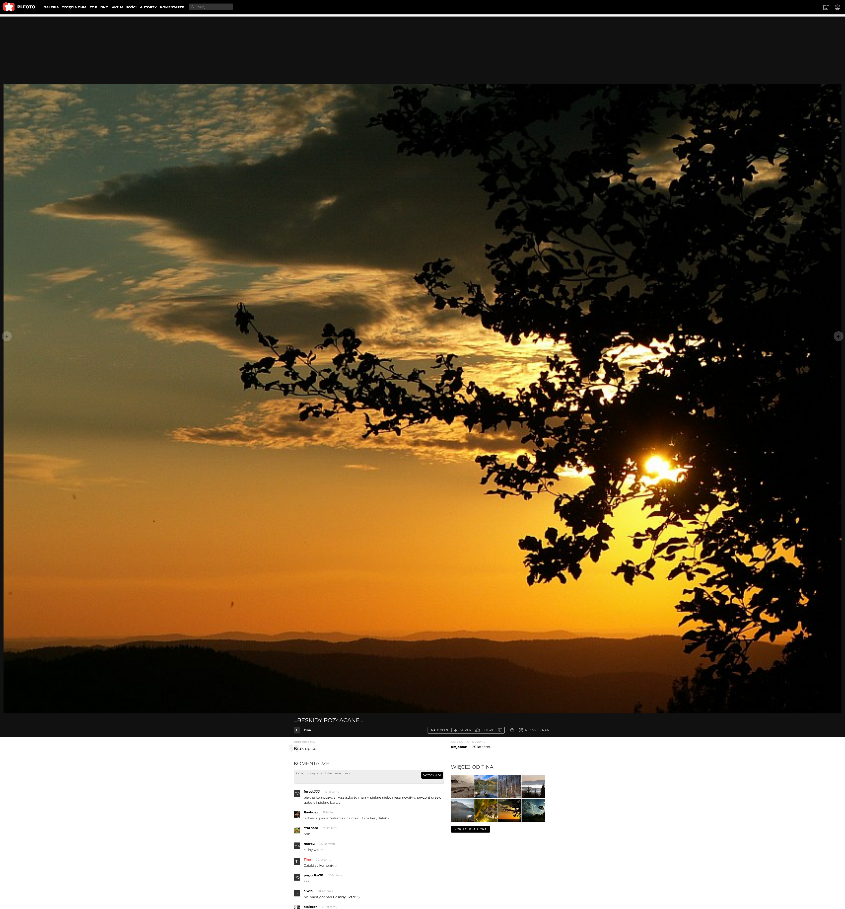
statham (311, 828)
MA (297, 846)
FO (297, 794)
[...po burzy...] (533, 810)
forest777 (312, 791)
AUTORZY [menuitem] (148, 7)
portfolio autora (470, 829)
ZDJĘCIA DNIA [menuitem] (74, 7)
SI (297, 893)
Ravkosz (311, 812)
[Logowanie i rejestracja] (838, 7)
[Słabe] (500, 730)
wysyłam (432, 775)
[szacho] (486, 810)
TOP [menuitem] (93, 7)
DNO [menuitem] (104, 7)
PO (297, 877)
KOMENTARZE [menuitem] (172, 7)
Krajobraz (459, 747)
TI (297, 730)
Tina (307, 730)
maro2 (309, 844)
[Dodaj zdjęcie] (826, 7)
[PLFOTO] (19, 7)
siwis (308, 891)
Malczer (310, 907)
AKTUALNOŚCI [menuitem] (124, 7)
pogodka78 (313, 875)
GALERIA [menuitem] (51, 7)
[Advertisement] (422, 47)
